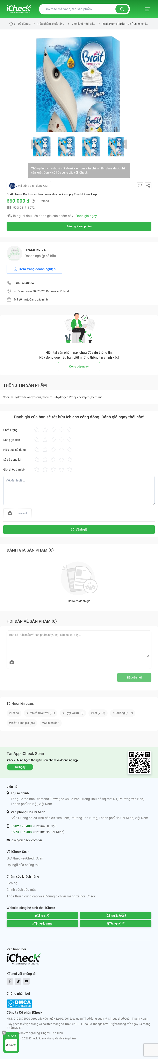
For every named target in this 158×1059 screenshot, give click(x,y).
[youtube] (26, 981)
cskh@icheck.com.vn (27, 840)
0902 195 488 (22, 826)
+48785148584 (24, 283)
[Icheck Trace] (42, 923)
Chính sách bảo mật (21, 890)
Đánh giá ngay (86, 216)
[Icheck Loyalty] (115, 923)
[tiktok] (18, 981)
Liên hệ (12, 883)
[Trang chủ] (19, 9)
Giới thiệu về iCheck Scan (25, 858)
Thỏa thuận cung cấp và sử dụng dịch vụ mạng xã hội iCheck (51, 896)
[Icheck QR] (115, 915)
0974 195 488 (22, 832)
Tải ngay (20, 767)
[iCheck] (42, 915)
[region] (79, 80)
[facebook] (10, 981)
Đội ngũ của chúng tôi (22, 865)
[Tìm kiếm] (122, 9)
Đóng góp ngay (79, 366)
